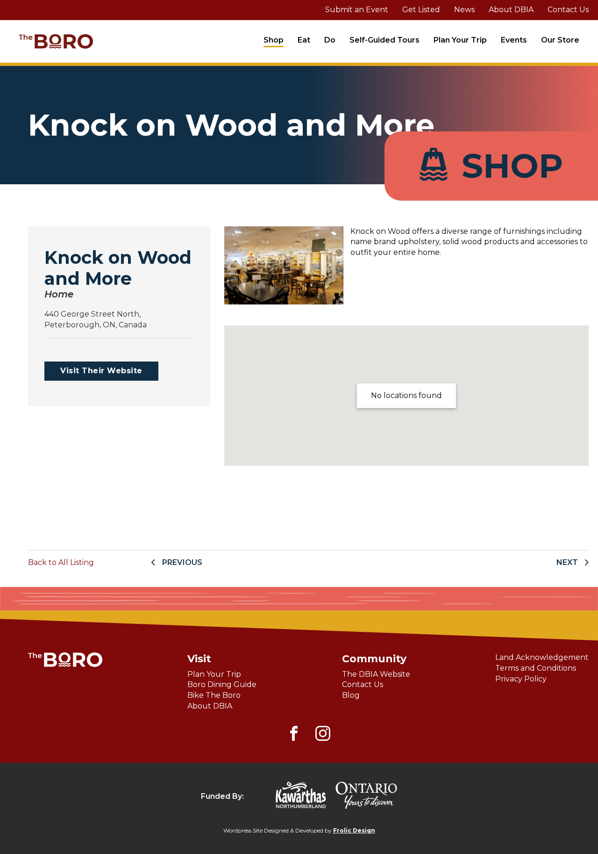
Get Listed (421, 9)
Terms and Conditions (535, 668)
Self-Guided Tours (384, 40)
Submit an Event (356, 9)
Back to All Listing (61, 562)
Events (514, 40)
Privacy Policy (521, 678)
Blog (351, 695)
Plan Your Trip (460, 40)
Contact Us (568, 9)
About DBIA (511, 9)
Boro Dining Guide (221, 684)
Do (329, 40)
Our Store (560, 40)
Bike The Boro (214, 695)
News (464, 9)
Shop (273, 40)
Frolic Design (354, 830)
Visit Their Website (101, 370)
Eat (304, 40)
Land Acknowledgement (542, 657)
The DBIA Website (376, 674)
